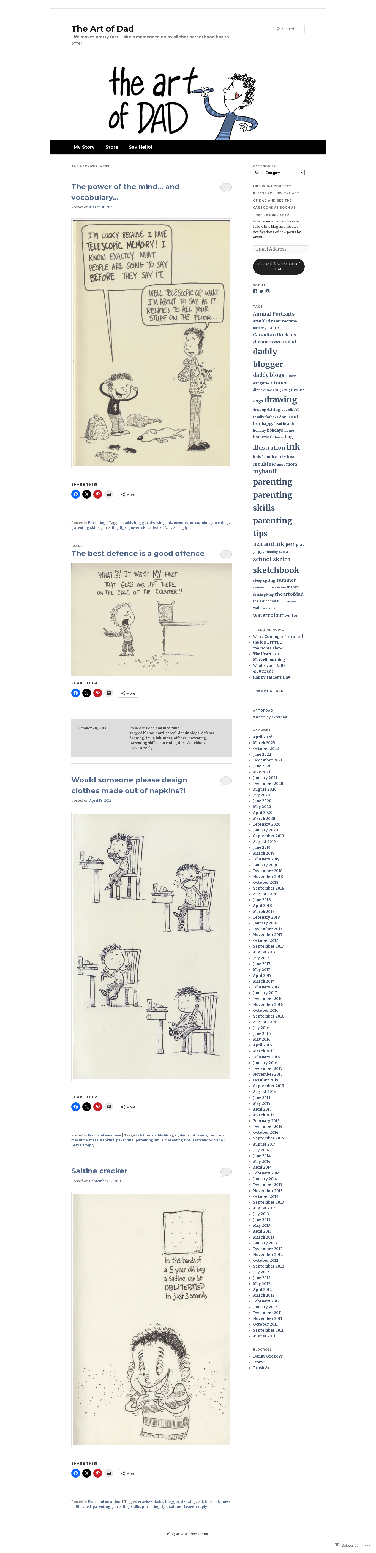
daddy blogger (135, 523)
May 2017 (261, 969)
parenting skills (85, 528)
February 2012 (266, 1301)
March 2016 (264, 1051)
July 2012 (261, 1272)
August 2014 (264, 1144)
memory (181, 523)
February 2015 (266, 1121)
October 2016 (266, 1010)
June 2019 (262, 847)
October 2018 (266, 882)
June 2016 (262, 1033)
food (213, 1135)
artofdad (261, 321)
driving (273, 409)
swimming (261, 587)
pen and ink (268, 544)
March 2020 (264, 818)
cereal (170, 733)
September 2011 (268, 1330)
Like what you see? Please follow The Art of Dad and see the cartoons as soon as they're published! (276, 200)
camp (273, 327)
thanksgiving (263, 595)
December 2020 (268, 783)
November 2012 (268, 1254)
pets (290, 544)
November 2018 (268, 876)
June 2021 (262, 766)
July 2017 (261, 958)
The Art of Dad (102, 29)
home (289, 431)
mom (291, 464)
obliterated (81, 1507)
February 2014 (266, 1173)
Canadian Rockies (274, 335)
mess (194, 523)
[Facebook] (255, 291)
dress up (259, 410)
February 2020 (266, 824)
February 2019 (266, 859)
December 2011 (267, 1312)
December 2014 (267, 1126)
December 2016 (268, 998)
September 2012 (268, 1266)
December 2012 (267, 1249)
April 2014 (262, 1167)
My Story (84, 147)
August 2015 (264, 1091)
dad (292, 341)
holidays (275, 430)
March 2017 (263, 981)
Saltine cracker (99, 1170)
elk (290, 409)
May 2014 (261, 1161)
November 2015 (268, 1074)
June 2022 (262, 754)
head (278, 424)
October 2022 (266, 748)
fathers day (275, 417)
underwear (290, 601)
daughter (261, 383)
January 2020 (265, 830)
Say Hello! (140, 147)
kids (257, 456)
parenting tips (114, 528)
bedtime (289, 321)
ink (169, 523)
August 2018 (264, 894)
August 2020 (265, 789)
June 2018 (262, 899)
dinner (185, 1135)
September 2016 (268, 1016)
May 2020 (262, 806)
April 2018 (262, 905)
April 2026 (263, 737)
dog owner (293, 389)
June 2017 (261, 964)
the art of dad (264, 601)
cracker (145, 1502)
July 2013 (261, 1214)
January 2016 (265, 1062)
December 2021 (267, 760)
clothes (144, 1135)
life (282, 456)
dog (277, 389)
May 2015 (261, 1103)
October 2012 (265, 1260)
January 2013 (265, 1243)
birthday (259, 328)
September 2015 (268, 1086)
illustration (269, 447)
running (272, 552)
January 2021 (265, 778)
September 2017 (268, 946)
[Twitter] (261, 291)
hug (289, 436)
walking (269, 608)
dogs (258, 401)
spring (269, 580)
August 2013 (264, 1208)
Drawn (259, 1362)
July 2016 (261, 1028)
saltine (175, 1507)
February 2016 (266, 1057)
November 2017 (267, 934)
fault (150, 738)
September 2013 (268, 1202)
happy (267, 423)
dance (290, 376)
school (262, 559)
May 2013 (261, 1225)
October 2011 (265, 1324)
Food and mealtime (162, 728)
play (300, 544)
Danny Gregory (268, 1356)
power (134, 528)
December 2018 (268, 871)
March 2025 (264, 743)
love (291, 456)
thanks (293, 587)
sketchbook (151, 528)
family (258, 417)
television (278, 587)
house (279, 437)
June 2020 (262, 801)
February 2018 (266, 917)
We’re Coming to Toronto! (278, 636)
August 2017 (264, 952)
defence (208, 733)
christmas (263, 341)
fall (296, 410)
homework (263, 437)
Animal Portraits (274, 314)
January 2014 (265, 1179)
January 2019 (265, 865)
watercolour (268, 615)
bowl (160, 733)
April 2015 (262, 1109)
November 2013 (267, 1190)
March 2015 (263, 1115)
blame (148, 733)
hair (257, 423)
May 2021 (261, 772)
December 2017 (267, 929)
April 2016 (262, 1045)
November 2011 (267, 1318)
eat (200, 1502)
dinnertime (262, 390)
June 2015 (262, 1097)
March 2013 (263, 1237)
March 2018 (264, 911)
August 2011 (264, 1336)
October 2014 (265, 1132)
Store (111, 147)
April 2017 (262, 975)
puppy (259, 552)
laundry (269, 457)
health (288, 424)
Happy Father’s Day (271, 677)
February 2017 (266, 987)
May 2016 (262, 1039)
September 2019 (268, 836)
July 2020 (261, 795)
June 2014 (262, 1156)
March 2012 (263, 1295)
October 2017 (265, 940)
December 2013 (267, 1184)
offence (180, 738)
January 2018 (265, 923)
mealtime (79, 1140)
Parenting (97, 523)
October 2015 (265, 1080)
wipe (218, 1140)
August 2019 (264, 841)
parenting (220, 523)
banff (276, 321)
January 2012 (265, 1307)
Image (77, 546)
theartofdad (289, 594)
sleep (257, 581)
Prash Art (262, 1368)
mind (205, 523)
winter (291, 615)
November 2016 (268, 1004)
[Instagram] (267, 291)
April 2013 (262, 1231)
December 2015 (267, 1068)
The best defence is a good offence (138, 553)
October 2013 (265, 1196)
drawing (157, 523)
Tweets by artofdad (270, 717)
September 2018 (268, 888)
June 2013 (261, 1219)
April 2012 (262, 1289)
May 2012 (261, 1284)
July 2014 (261, 1150)
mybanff (265, 471)
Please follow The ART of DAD (279, 266)
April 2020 (263, 812)
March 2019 (263, 853)
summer (286, 580)
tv (278, 601)
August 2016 (264, 1022)
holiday (259, 431)
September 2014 (268, 1138)
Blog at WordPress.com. (188, 1534)
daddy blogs (189, 733)
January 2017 (265, 993)
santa (283, 552)
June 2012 (262, 1277)
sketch (282, 559)
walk (257, 608)
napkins (107, 1140)
